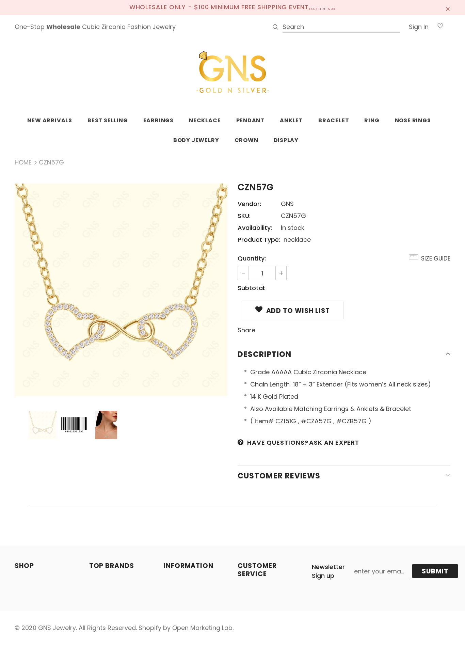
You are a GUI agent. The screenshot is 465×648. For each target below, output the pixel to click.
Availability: (255, 227)
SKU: (244, 215)
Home (23, 162)
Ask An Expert (334, 442)
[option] (121, 290)
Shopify (150, 627)
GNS (287, 204)
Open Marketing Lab (202, 627)
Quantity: (252, 258)
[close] (448, 7)
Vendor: (249, 204)
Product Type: (259, 239)
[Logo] (232, 72)
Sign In (419, 26)
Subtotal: (252, 288)
